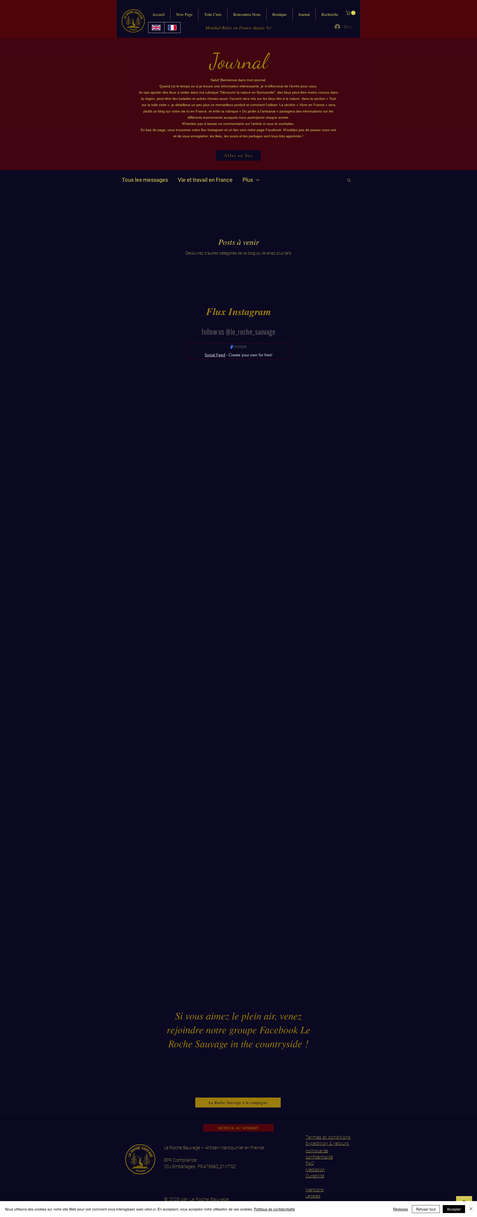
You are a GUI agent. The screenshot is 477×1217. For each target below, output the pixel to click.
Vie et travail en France (205, 180)
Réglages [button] (400, 1209)
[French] (172, 27)
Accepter (454, 1209)
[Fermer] (471, 1209)
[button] (351, 13)
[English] (156, 27)
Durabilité (315, 1176)
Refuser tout (426, 1209)
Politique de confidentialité (274, 1209)
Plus (247, 180)
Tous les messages (145, 180)
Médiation (315, 1169)
